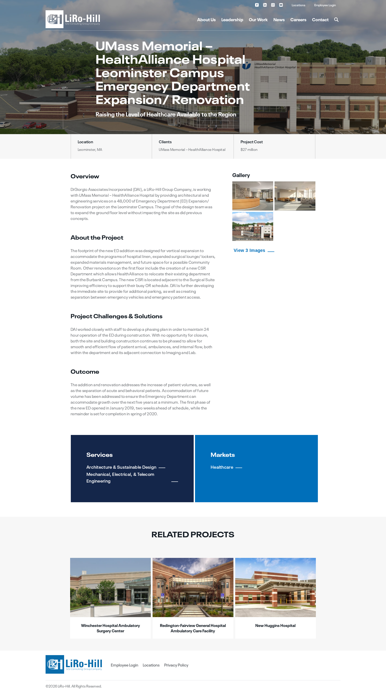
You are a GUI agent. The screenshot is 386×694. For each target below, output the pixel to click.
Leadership (232, 19)
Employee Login (325, 5)
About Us (206, 19)
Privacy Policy (176, 664)
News (279, 19)
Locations (298, 5)
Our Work (258, 19)
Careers (298, 19)
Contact (320, 19)
